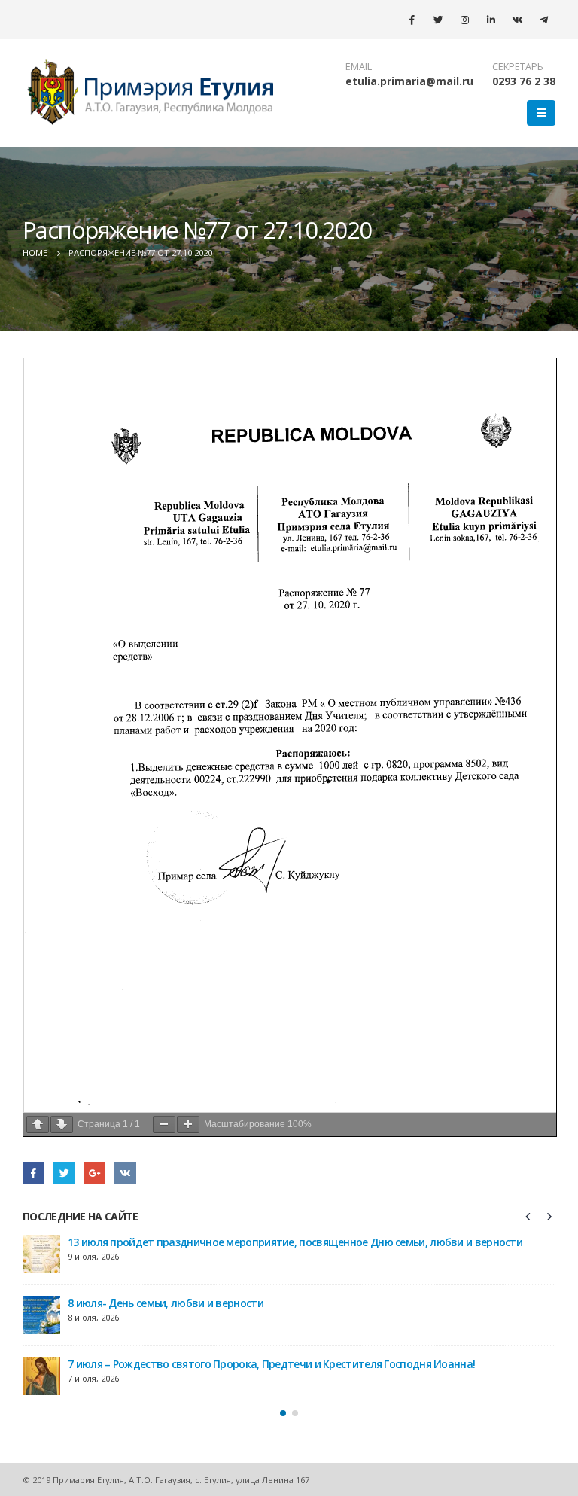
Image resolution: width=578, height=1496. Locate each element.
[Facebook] (411, 19)
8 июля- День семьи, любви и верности (165, 1303)
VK (125, 1173)
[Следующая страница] (61, 1124)
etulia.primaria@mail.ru (409, 81)
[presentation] (528, 1216)
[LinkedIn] (490, 19)
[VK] (517, 19)
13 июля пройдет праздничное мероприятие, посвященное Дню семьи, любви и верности (295, 1242)
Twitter (64, 1173)
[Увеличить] (188, 1124)
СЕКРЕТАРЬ (517, 66)
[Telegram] (543, 19)
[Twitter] (438, 19)
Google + (94, 1173)
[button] (283, 1413)
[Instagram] (464, 19)
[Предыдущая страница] (37, 1124)
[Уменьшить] (164, 1124)
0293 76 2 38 (523, 81)
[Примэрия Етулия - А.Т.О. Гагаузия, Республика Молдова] (152, 92)
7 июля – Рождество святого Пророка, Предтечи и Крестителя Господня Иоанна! (271, 1364)
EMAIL (358, 66)
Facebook (33, 1173)
